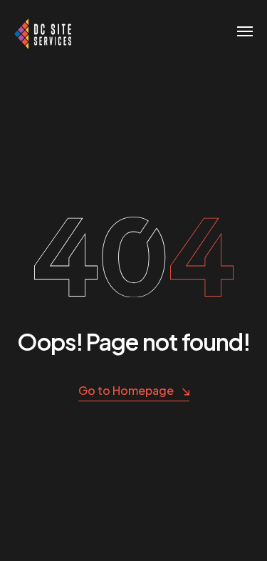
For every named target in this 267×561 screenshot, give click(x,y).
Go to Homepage (126, 390)
